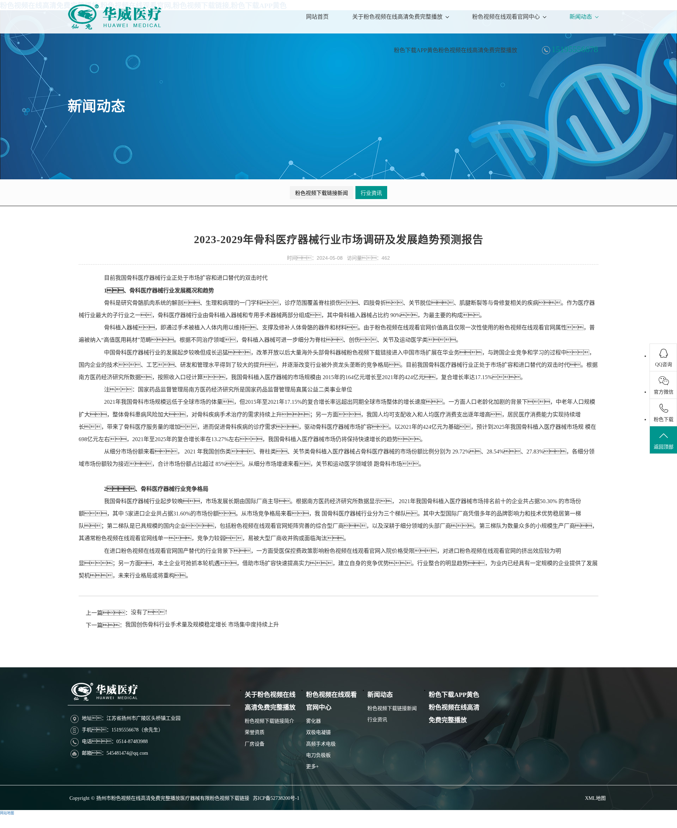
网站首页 (317, 17)
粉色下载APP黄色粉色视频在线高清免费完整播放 (455, 50)
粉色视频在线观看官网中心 (506, 17)
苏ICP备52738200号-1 (276, 798)
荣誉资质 (254, 732)
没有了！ (150, 612)
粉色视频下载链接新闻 (321, 193)
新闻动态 (580, 17)
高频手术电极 (321, 744)
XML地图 (595, 798)
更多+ (312, 766)
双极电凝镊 (318, 732)
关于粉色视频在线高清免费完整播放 (397, 17)
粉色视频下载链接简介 (269, 721)
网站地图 (7, 813)
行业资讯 (371, 193)
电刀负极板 (318, 755)
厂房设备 (254, 744)
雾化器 (313, 721)
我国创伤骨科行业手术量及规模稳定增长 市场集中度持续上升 (202, 625)
